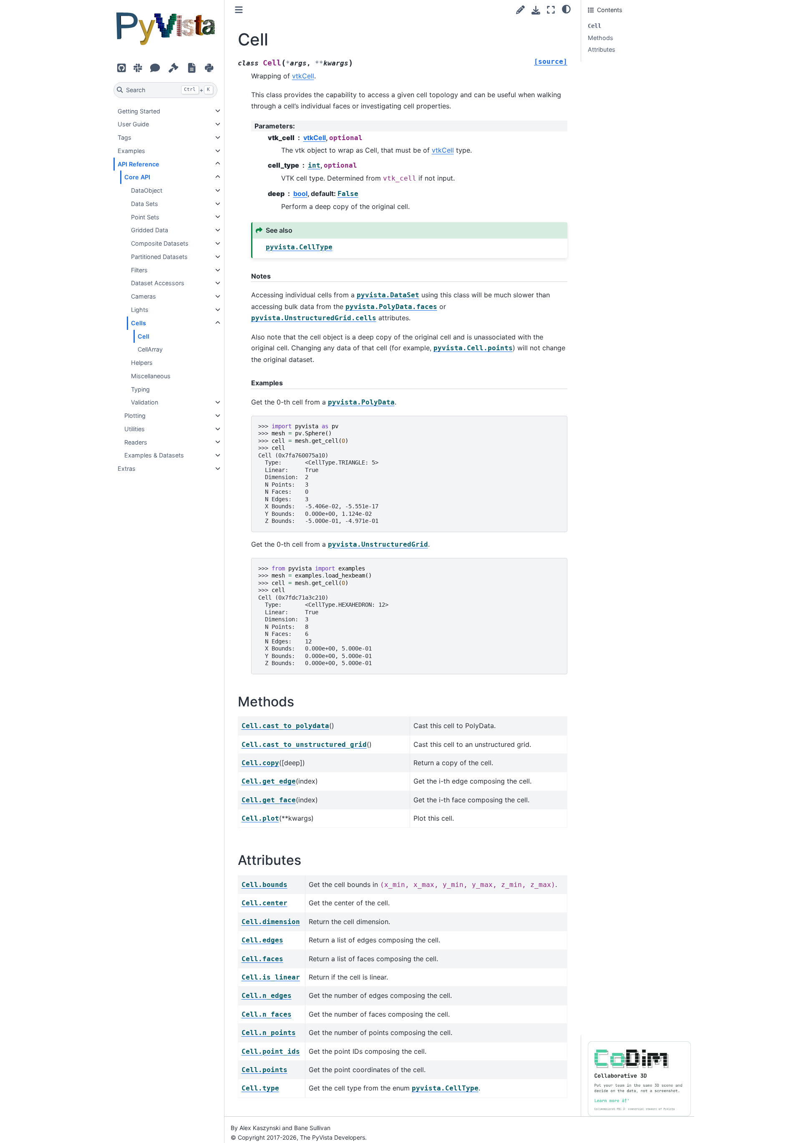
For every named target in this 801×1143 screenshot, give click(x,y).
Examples (131, 150)
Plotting (135, 415)
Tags (124, 137)
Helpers (142, 362)
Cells (138, 323)
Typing (140, 388)
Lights (140, 309)
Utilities (134, 428)
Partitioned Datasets (159, 256)
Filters (139, 270)
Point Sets (145, 216)
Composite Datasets (160, 243)
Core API (137, 177)
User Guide (133, 124)
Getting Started (139, 110)
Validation (144, 402)
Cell (143, 335)
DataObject (146, 190)
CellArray (150, 349)
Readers (135, 441)
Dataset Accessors (157, 282)
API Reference (138, 163)
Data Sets (144, 203)
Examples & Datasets (154, 455)
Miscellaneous (151, 375)
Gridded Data (149, 230)
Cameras (143, 296)
